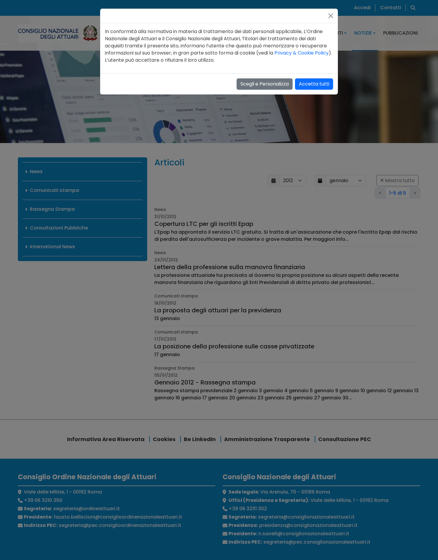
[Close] (331, 16)
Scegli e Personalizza (264, 83)
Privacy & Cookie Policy (301, 52)
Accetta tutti (314, 83)
